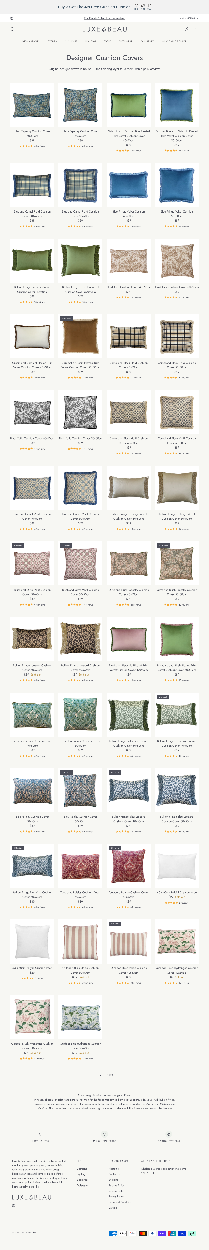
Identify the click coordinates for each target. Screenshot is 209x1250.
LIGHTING (90, 41)
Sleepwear (82, 1180)
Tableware (82, 1185)
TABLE (107, 41)
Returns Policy (116, 1185)
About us (114, 1169)
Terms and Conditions (120, 1202)
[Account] (186, 29)
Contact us (114, 1174)
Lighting (81, 1174)
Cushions (82, 1169)
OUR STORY (147, 41)
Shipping (113, 1180)
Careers (113, 1208)
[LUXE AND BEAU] (105, 29)
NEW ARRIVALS (31, 41)
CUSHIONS (71, 41)
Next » (110, 1075)
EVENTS (52, 41)
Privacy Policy (116, 1196)
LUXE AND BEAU (28, 1232)
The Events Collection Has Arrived (104, 18)
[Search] (12, 29)
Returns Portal (116, 1191)
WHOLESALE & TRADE (174, 41)
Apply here (148, 1173)
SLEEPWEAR (126, 41)
